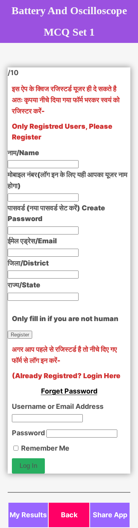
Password (28, 433)
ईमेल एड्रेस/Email (32, 241)
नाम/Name (23, 153)
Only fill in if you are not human (65, 319)
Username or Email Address (58, 406)
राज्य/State (24, 285)
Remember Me (44, 448)
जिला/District (28, 263)
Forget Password (69, 391)
